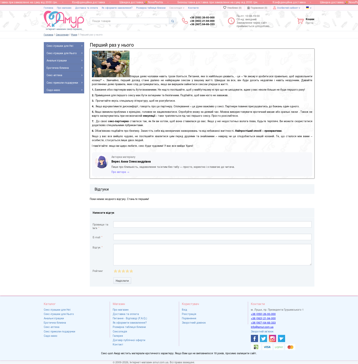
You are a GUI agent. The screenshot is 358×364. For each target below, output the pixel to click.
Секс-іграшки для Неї (57, 309)
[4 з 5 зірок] (127, 271)
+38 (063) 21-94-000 (263, 318)
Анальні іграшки (54, 318)
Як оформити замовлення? (117, 7)
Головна (48, 7)
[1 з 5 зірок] (115, 271)
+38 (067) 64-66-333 (263, 322)
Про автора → (120, 172)
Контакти (193, 7)
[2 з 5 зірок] (119, 271)
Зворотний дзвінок (194, 322)
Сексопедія (176, 7)
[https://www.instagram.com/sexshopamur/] (272, 338)
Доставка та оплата (86, 7)
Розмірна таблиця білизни (151, 7)
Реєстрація (189, 314)
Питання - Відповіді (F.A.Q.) (130, 318)
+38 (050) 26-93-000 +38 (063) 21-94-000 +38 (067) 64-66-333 (202, 21)
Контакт (118, 344)
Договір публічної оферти (129, 340)
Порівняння (189, 318)
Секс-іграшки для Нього (59, 314)
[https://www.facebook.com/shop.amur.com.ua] (254, 338)
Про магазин (64, 7)
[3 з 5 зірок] (123, 271)
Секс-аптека (51, 327)
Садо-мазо (50, 336)
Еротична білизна (55, 322)
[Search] (172, 21)
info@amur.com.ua (262, 327)
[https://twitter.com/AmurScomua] (263, 338)
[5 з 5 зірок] (131, 271)
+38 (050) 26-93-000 (263, 314)
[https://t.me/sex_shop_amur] (281, 338)
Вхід (184, 309)
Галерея (118, 336)
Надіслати (122, 280)
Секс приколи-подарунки (59, 331)
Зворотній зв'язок (262, 331)
